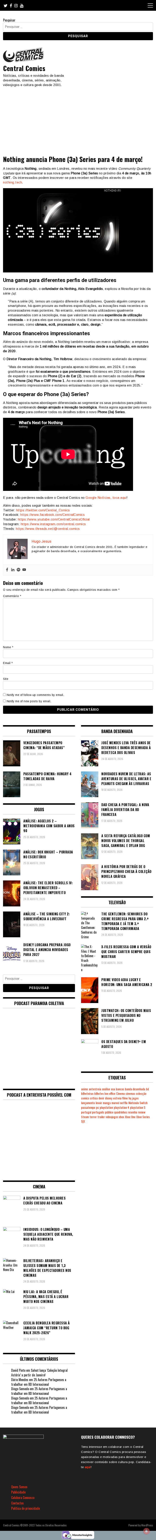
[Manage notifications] (146, 1531)
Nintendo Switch (137, 1103)
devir (101, 1098)
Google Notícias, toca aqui (106, 497)
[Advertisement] (78, 117)
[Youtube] (24, 570)
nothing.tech (12, 182)
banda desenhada (135, 1089)
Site (5, 678)
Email (8, 663)
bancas (120, 1089)
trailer (101, 1117)
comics (85, 1098)
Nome (8, 647)
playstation (106, 1107)
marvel (115, 1103)
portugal (86, 1112)
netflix (124, 1103)
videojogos (112, 1117)
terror (93, 1117)
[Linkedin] (13, 570)
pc (97, 1107)
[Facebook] (7, 570)
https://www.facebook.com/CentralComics (52, 514)
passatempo (88, 1107)
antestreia (95, 1089)
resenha (132, 1112)
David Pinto (18, 1370)
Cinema (120, 1093)
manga (107, 1103)
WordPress (147, 1525)
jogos (135, 1098)
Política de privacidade (25, 1508)
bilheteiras (87, 1093)
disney (108, 1098)
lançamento (88, 1103)
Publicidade (18, 1492)
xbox (121, 1117)
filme (125, 1098)
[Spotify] (18, 570)
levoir (99, 1103)
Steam (85, 1117)
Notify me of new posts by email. (29, 701)
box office (109, 1093)
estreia (117, 1098)
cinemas (130, 1093)
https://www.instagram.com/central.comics (53, 524)
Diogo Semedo (20, 1388)
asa (113, 1089)
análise (106, 1089)
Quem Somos (19, 1486)
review (141, 1112)
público (109, 1112)
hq (130, 1098)
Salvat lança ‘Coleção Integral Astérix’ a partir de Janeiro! (39, 1372)
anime (84, 1089)
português (98, 1112)
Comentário (12, 596)
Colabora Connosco (22, 1497)
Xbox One (130, 1117)
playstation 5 (137, 1107)
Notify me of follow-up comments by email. (35, 695)
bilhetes (99, 1093)
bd (147, 1089)
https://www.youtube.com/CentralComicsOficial (54, 519)
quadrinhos (120, 1112)
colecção (141, 1093)
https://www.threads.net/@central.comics (48, 528)
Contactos (17, 1503)
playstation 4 (121, 1107)
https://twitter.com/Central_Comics (43, 510)
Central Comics (24, 68)
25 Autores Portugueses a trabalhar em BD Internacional (38, 1382)
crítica (94, 1098)
